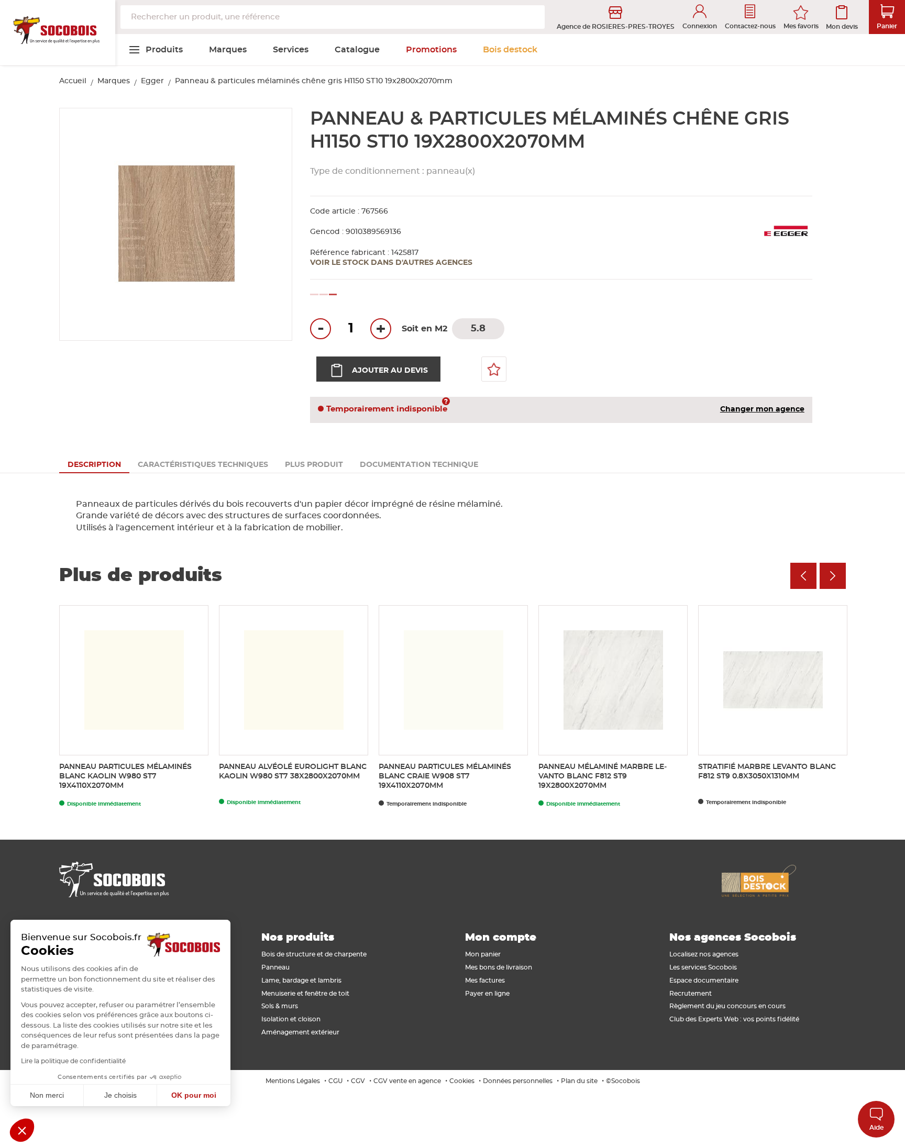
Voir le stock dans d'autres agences (391, 262)
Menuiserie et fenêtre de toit (305, 993)
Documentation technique (419, 465)
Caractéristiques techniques (203, 465)
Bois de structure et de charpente (314, 954)
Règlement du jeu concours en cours (727, 1006)
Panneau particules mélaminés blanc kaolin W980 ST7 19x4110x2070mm (125, 776)
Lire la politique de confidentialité (73, 1061)
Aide (876, 1127)
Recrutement (690, 993)
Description (94, 465)
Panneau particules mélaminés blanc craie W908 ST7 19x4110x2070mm (445, 776)
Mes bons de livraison (498, 967)
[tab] (94, 464)
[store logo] (57, 33)
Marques (113, 81)
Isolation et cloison (291, 1019)
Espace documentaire (703, 980)
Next (833, 576)
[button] (22, 1130)
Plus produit (314, 465)
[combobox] (332, 17)
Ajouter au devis (390, 370)
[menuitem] (155, 49)
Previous (803, 576)
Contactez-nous (750, 26)
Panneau (275, 967)
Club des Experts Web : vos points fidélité (734, 1019)
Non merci (47, 1095)
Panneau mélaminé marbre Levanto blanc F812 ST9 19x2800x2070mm (602, 776)
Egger (152, 81)
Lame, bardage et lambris (301, 980)
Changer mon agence (762, 409)
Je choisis (120, 1095)
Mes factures (485, 980)
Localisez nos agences (703, 954)
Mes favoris (801, 26)
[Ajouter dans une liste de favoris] (493, 369)
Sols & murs (279, 1006)
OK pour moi (193, 1095)
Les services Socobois (703, 967)
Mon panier (483, 954)
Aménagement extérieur (300, 1032)
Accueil (72, 81)
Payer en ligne (487, 993)
